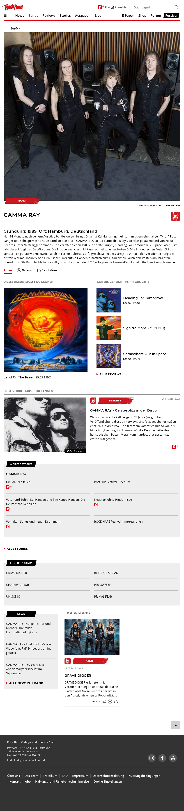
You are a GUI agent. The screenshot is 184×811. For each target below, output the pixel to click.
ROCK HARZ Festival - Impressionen (118, 522)
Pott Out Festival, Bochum (112, 482)
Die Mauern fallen (18, 484)
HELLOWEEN (102, 585)
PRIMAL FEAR (103, 596)
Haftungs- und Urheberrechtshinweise (62, 781)
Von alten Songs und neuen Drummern (33, 524)
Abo (28, 781)
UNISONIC (13, 596)
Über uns (13, 776)
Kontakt (15, 781)
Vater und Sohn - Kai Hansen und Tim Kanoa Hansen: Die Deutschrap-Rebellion (45, 504)
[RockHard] (12, 7)
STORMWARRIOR (17, 585)
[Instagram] (152, 758)
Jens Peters (172, 205)
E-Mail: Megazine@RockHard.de (26, 760)
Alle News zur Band (26, 683)
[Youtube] (173, 758)
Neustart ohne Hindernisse (113, 502)
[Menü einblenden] (5, 15)
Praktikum (50, 776)
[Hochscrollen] (175, 725)
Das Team (31, 776)
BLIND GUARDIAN (106, 573)
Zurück (15, 28)
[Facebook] (162, 758)
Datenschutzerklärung (108, 776)
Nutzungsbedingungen (144, 776)
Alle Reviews (110, 374)
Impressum (80, 776)
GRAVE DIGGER (16, 573)
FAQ (65, 776)
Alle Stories (17, 549)
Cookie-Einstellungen (107, 781)
